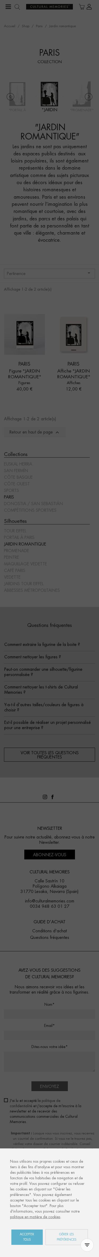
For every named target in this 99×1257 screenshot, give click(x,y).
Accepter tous (27, 1237)
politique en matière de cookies (35, 1217)
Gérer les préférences (67, 1237)
